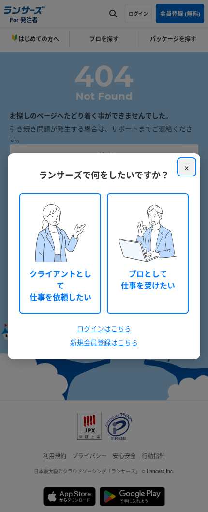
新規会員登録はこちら (104, 342)
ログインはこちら (104, 328)
